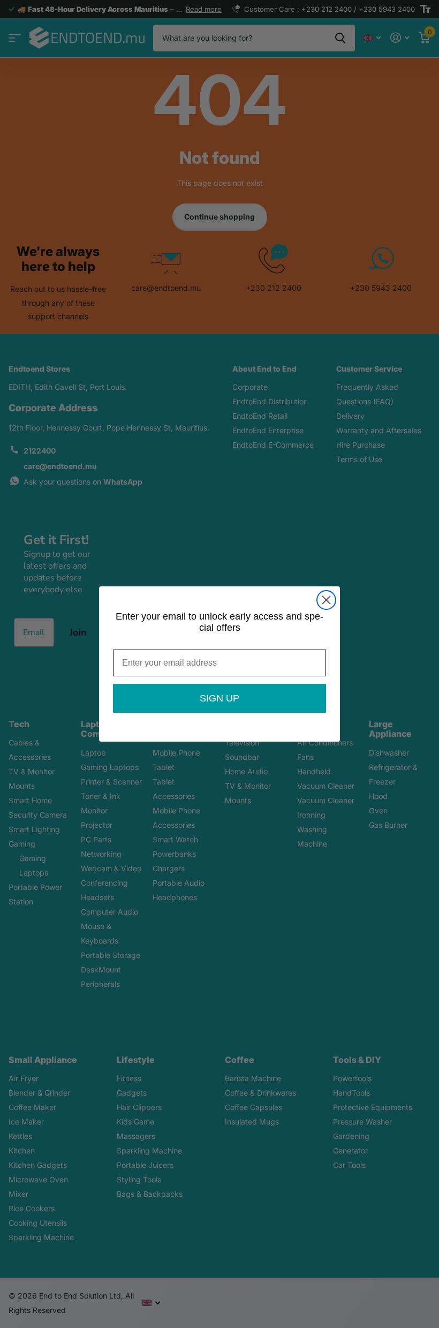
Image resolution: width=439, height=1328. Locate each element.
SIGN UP (219, 698)
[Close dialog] (326, 600)
